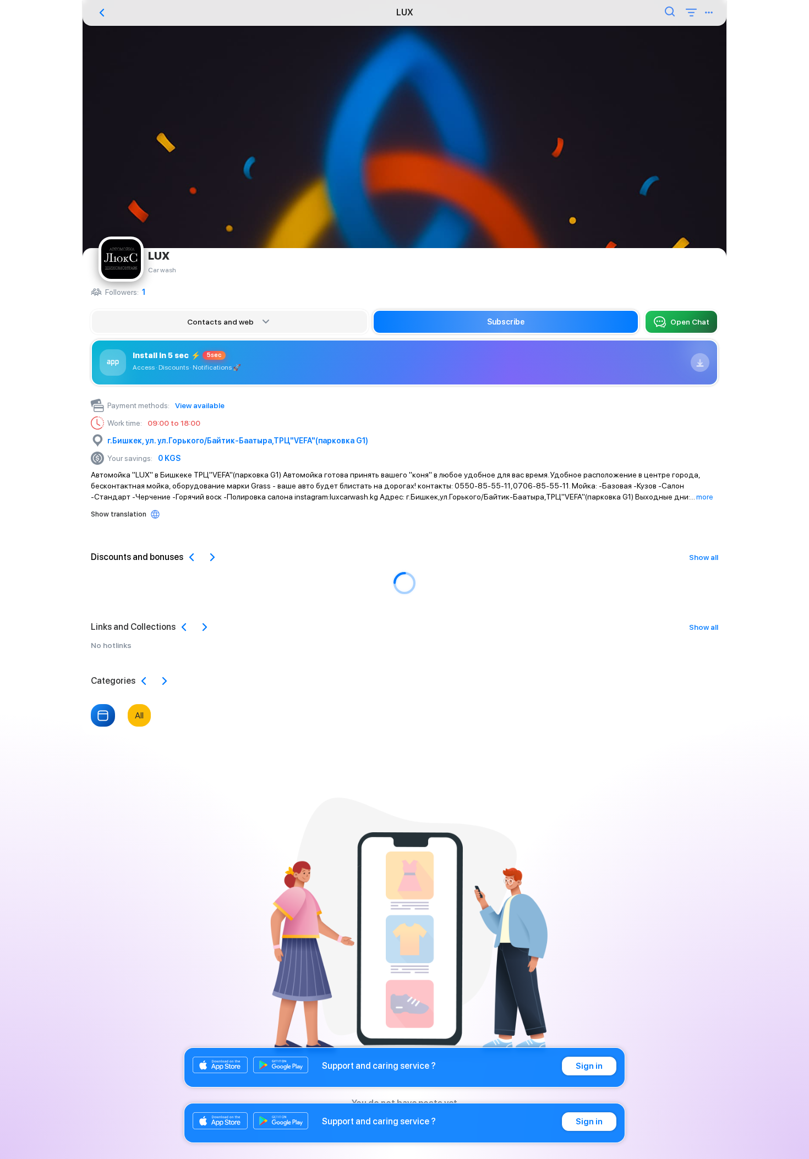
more (704, 496)
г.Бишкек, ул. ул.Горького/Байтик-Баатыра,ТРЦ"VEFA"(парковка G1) (237, 440)
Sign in (589, 1066)
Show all (703, 557)
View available (200, 405)
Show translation (118, 514)
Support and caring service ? (379, 1066)
